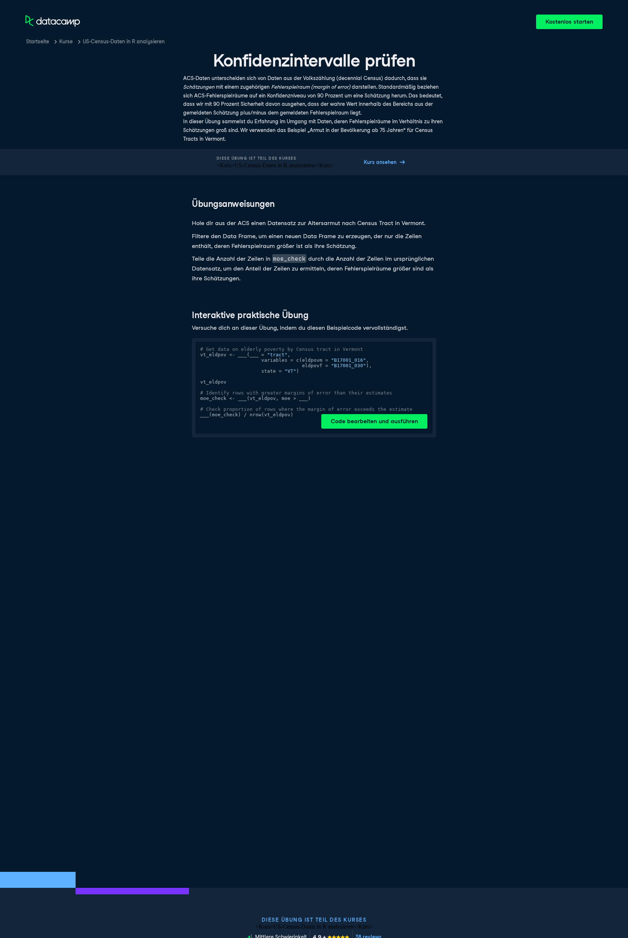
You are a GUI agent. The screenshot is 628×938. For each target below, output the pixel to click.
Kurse (66, 41)
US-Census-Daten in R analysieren (124, 41)
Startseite (37, 41)
